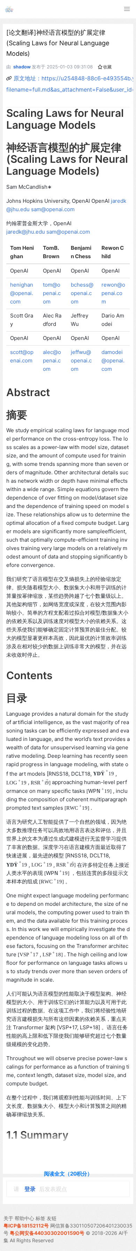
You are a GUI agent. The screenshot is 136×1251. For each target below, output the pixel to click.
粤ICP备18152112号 (26, 1226)
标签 (40, 1218)
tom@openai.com (52, 293)
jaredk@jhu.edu (25, 231)
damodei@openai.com (112, 360)
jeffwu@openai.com (81, 360)
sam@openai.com (53, 209)
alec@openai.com (52, 360)
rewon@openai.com (113, 293)
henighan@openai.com (21, 293)
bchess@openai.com (82, 293)
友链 (51, 1218)
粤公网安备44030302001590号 (47, 1233)
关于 (8, 1218)
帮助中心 (24, 1218)
